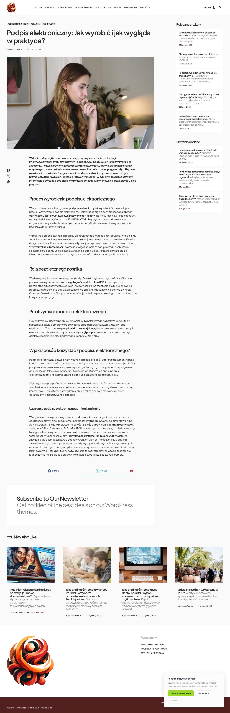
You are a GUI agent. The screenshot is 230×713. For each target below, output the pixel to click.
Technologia (49, 24)
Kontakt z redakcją (152, 653)
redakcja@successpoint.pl (40, 708)
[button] (210, 7)
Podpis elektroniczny (18, 24)
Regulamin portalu (152, 645)
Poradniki (35, 24)
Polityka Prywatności (154, 649)
